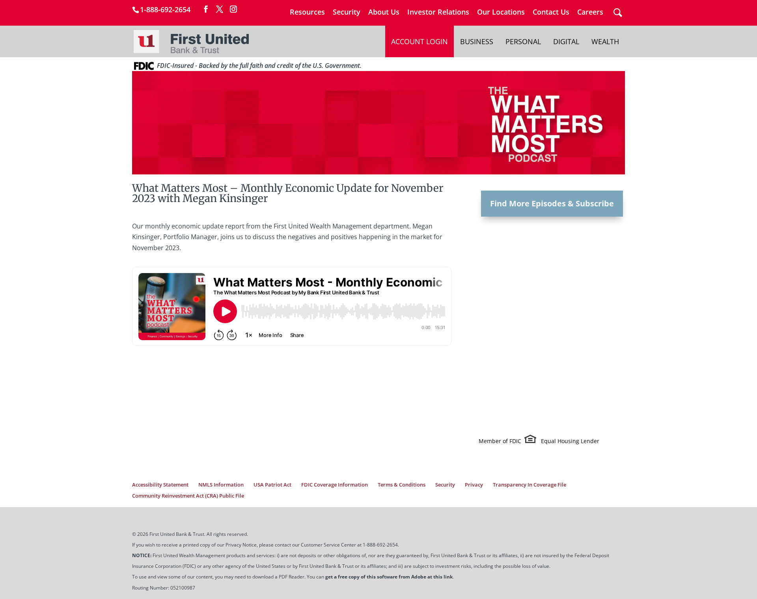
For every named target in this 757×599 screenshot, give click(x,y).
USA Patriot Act (272, 484)
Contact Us (551, 12)
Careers (590, 12)
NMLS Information (221, 484)
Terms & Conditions (401, 484)
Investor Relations (438, 12)
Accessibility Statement (160, 484)
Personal (523, 41)
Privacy (474, 484)
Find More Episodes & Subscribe (552, 203)
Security (346, 12)
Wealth (605, 41)
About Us (383, 12)
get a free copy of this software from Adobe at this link (389, 576)
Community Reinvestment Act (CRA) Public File (188, 495)
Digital (566, 41)
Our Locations (501, 12)
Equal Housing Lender (570, 441)
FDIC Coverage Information (334, 484)
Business (476, 41)
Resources (307, 12)
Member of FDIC (500, 441)
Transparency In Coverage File (529, 484)
